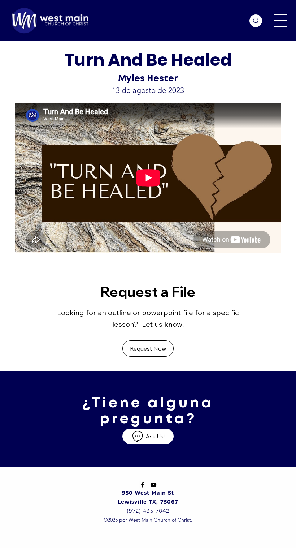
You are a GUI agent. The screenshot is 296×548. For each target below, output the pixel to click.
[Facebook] (142, 484)
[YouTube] (153, 484)
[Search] (255, 20)
